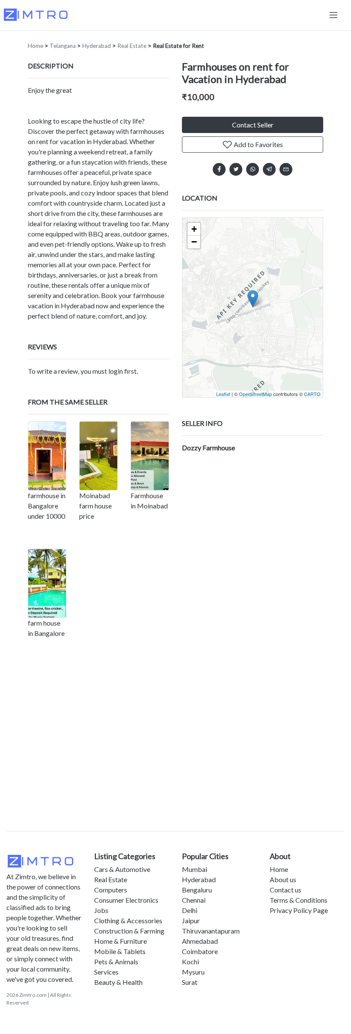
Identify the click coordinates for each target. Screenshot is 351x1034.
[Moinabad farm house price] (98, 456)
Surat (189, 982)
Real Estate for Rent (178, 45)
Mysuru (193, 972)
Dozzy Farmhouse (208, 447)
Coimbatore (200, 951)
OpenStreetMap (255, 393)
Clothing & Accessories (128, 920)
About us (283, 879)
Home (35, 45)
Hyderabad (96, 45)
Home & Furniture (120, 941)
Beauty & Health (118, 982)
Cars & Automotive (122, 869)
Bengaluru (197, 890)
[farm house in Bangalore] (47, 583)
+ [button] (194, 229)
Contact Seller (253, 125)
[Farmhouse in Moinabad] (150, 456)
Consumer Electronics (126, 900)
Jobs (101, 910)
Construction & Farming (129, 931)
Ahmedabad (200, 941)
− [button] (194, 241)
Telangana (63, 45)
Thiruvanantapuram (211, 931)
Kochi (190, 961)
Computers (110, 890)
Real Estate (131, 45)
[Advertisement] (175, 750)
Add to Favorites (257, 144)
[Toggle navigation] (333, 15)
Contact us (285, 890)
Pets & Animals (116, 961)
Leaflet (223, 393)
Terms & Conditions (298, 900)
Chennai (193, 900)
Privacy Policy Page (299, 910)
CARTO (312, 393)
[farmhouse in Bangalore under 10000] (47, 456)
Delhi (189, 910)
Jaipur (191, 920)
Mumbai (194, 869)
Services (106, 972)
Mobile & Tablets (120, 951)
